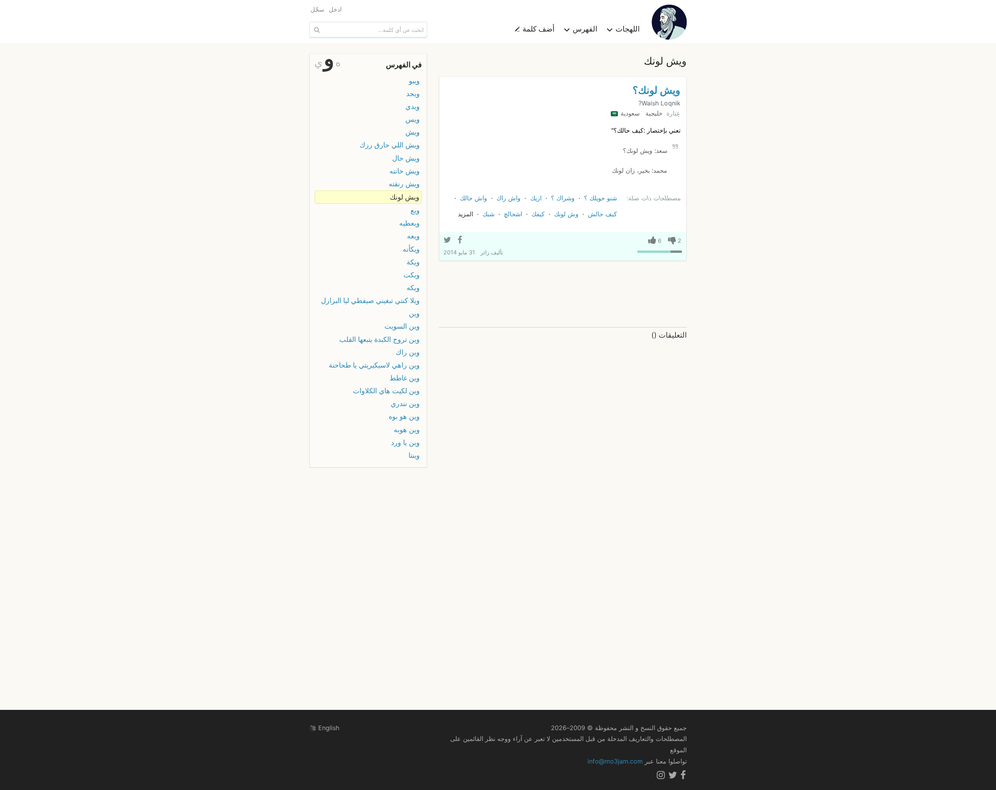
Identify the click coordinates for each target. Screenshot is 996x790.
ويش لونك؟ (656, 90)
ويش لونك (404, 197)
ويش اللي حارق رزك (389, 145)
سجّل (317, 9)
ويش (412, 132)
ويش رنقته (404, 184)
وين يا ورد (405, 442)
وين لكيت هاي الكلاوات (386, 391)
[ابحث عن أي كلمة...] (316, 29)
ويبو (414, 81)
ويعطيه (409, 223)
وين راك (408, 352)
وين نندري (405, 403)
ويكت (411, 275)
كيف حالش (602, 214)
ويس (412, 119)
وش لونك (566, 214)
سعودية (629, 113)
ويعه (413, 236)
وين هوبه (407, 430)
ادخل (335, 9)
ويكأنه (411, 249)
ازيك (536, 198)
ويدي (412, 106)
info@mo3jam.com (615, 761)
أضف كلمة (537, 28)
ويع (415, 210)
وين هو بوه (404, 416)
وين (414, 313)
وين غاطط (404, 378)
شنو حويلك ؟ (600, 198)
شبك (488, 214)
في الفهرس (404, 64)
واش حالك (473, 198)
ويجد (413, 93)
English (327, 728)
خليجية (653, 113)
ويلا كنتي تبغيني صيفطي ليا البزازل (370, 300)
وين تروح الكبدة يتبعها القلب (379, 339)
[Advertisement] (563, 294)
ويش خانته (404, 171)
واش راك (508, 198)
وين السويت (402, 326)
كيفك (538, 214)
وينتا (414, 455)
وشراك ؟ (563, 198)
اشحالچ (513, 214)
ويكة (413, 262)
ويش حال (406, 158)
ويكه (413, 288)
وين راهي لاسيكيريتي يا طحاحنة (374, 365)
